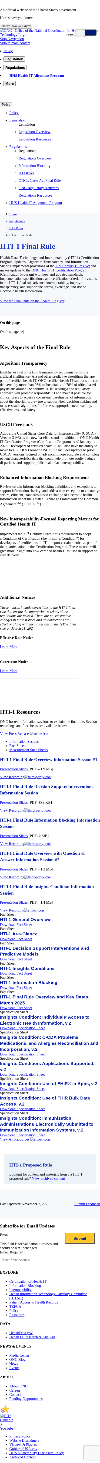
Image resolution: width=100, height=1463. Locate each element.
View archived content (48, 1178)
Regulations (18, 147)
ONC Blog (17, 1359)
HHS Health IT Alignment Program (37, 75)
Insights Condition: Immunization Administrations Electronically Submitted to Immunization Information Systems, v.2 (46, 1124)
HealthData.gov (21, 1333)
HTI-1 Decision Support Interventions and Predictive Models (44, 951)
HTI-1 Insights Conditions (27, 968)
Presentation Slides (14, 769)
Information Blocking (34, 166)
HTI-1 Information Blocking (29, 982)
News (13, 1364)
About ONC (18, 1386)
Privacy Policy (20, 1436)
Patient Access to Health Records (33, 1302)
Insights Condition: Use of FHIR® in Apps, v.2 (48, 1083)
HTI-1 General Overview (25, 919)
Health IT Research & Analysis (32, 1337)
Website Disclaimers (24, 1440)
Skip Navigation (12, 39)
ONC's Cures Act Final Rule (40, 180)
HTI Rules (26, 173)
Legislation (17, 120)
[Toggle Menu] (87, 32)
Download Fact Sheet (16, 925)
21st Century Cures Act (72, 266)
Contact (15, 1394)
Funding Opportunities (26, 1399)
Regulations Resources (35, 195)
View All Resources (15, 1139)
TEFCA (15, 1306)
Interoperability (20, 1290)
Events (14, 1368)
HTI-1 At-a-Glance (19, 933)
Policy (8, 51)
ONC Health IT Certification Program (59, 270)
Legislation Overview (34, 132)
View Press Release (15, 734)
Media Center (19, 1355)
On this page (9, 332)
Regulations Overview (35, 158)
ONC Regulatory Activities (39, 188)
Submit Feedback (87, 1204)
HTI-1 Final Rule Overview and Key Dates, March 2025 (44, 999)
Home (13, 214)
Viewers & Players (23, 1445)
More (9, 84)
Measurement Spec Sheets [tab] (28, 750)
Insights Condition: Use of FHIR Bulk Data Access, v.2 (45, 1101)
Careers (14, 1390)
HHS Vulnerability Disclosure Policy (36, 1453)
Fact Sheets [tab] (17, 746)
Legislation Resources (35, 139)
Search (71, 34)
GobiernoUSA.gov (23, 1449)
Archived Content (22, 1457)
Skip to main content (15, 43)
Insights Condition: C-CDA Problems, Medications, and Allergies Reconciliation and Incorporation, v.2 (49, 1043)
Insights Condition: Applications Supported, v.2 (47, 1066)
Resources (16, 1315)
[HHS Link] (5, 1416)
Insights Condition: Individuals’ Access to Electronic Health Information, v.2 (45, 1020)
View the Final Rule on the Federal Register (32, 301)
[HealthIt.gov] (50, 35)
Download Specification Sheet (22, 1028)
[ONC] (46, 1412)
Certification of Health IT (28, 1281)
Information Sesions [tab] (24, 741)
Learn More (8, 647)
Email (4, 1235)
